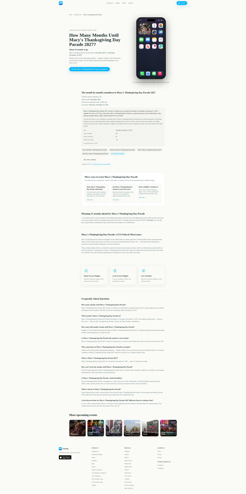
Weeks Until (128, 463)
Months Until (78, 14)
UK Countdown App (97, 479)
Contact (159, 457)
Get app (182, 3)
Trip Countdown (96, 476)
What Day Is (128, 473)
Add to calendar (91, 159)
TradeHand (160, 468)
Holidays (127, 451)
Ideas (93, 463)
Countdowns (109, 3)
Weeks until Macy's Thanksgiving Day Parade (122, 150)
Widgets (117, 3)
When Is (127, 470)
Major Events (128, 460)
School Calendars (129, 485)
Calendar (130, 3)
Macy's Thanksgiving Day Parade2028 (99, 164)
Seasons (127, 454)
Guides (124, 3)
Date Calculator (129, 488)
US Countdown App (97, 482)
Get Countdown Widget (117, 153)
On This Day (128, 482)
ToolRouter (160, 465)
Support (94, 485)
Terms (159, 451)
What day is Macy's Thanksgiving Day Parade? (95, 153)
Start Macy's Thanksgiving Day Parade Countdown (90, 69)
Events (93, 457)
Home (70, 14)
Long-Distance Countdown (99, 473)
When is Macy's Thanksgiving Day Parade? (149, 150)
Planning (94, 460)
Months (127, 457)
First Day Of (128, 476)
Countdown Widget (97, 454)
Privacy (159, 454)
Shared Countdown (97, 470)
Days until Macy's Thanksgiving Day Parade (95, 150)
